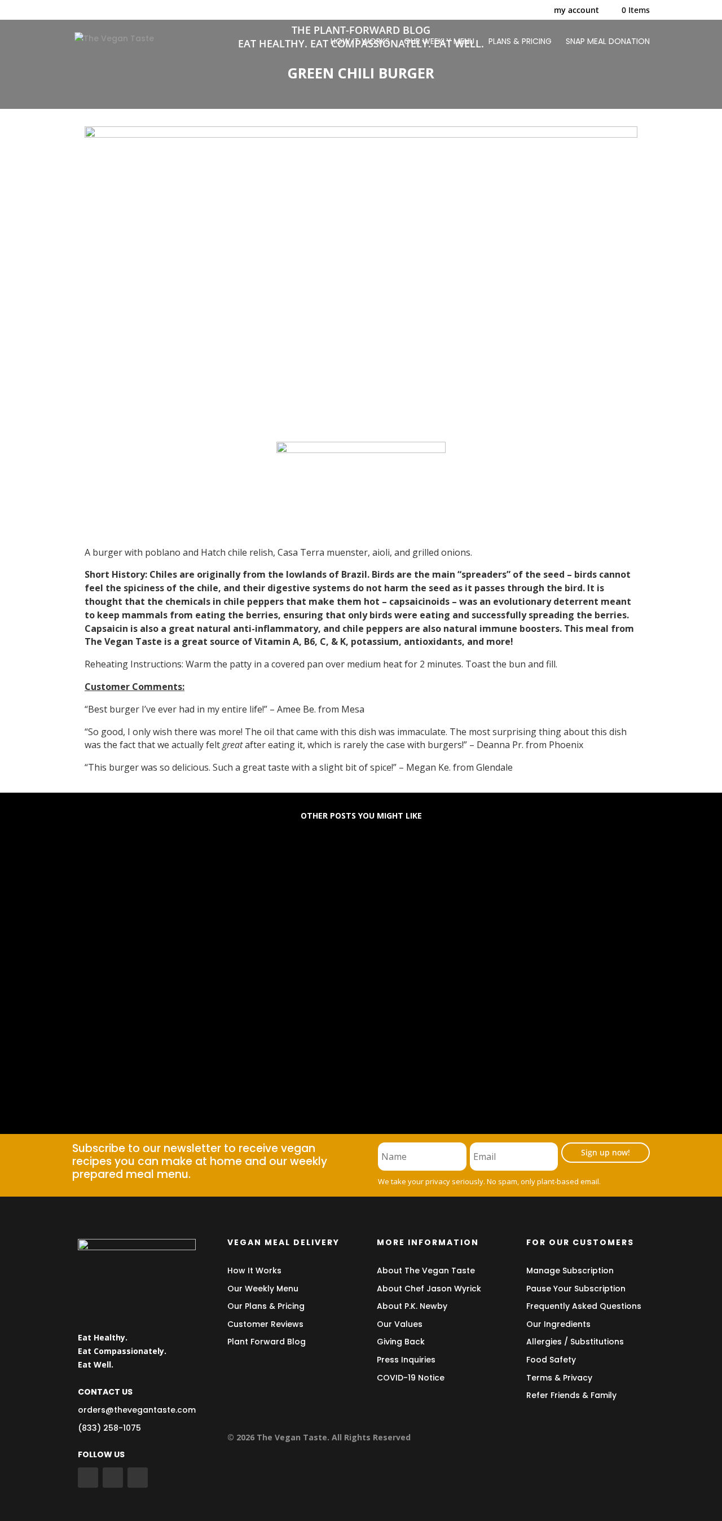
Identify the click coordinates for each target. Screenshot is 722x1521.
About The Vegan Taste (426, 1270)
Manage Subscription (570, 1270)
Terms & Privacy (559, 1377)
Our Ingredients (558, 1324)
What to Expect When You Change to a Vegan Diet (212, 965)
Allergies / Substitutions (575, 1341)
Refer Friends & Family (571, 1395)
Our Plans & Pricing (266, 1306)
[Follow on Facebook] (88, 1477)
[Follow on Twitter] (113, 1477)
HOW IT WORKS (360, 42)
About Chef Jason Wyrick (429, 1288)
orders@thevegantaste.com (137, 1410)
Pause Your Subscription (576, 1288)
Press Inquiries (406, 1359)
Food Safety (551, 1359)
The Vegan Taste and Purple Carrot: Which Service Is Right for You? (253, 1056)
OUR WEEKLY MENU (439, 42)
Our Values (399, 1324)
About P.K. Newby (412, 1306)
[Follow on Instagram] (137, 1477)
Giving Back (401, 1341)
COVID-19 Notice (410, 1377)
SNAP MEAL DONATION (608, 42)
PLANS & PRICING (520, 42)
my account (576, 10)
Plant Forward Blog (266, 1341)
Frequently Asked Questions (583, 1306)
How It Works (254, 1270)
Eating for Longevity (133, 874)
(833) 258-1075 (109, 1428)
